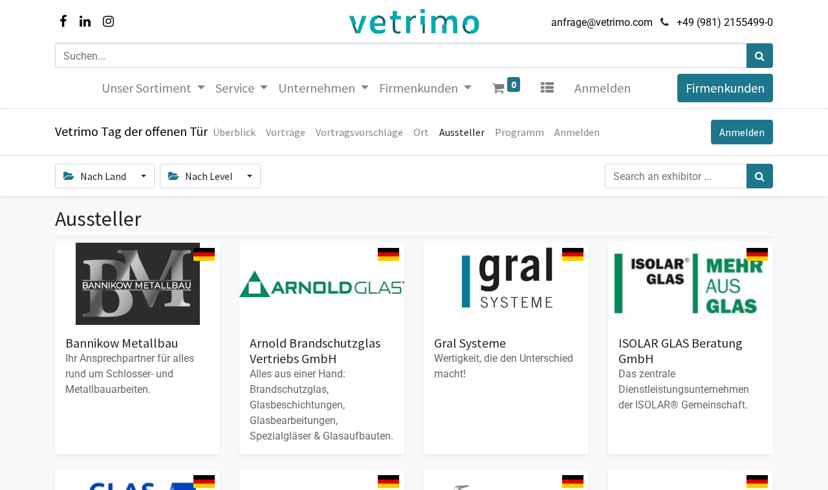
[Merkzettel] (547, 88)
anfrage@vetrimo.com (602, 22)
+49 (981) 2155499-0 (725, 22)
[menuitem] (234, 132)
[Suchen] (759, 55)
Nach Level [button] (209, 176)
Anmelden (602, 88)
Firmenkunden (725, 88)
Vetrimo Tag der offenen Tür (131, 131)
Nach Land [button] (103, 176)
